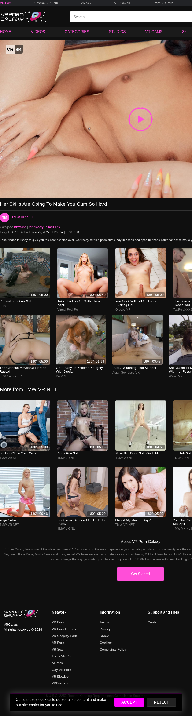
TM (4, 217)
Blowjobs (20, 227)
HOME (5, 32)
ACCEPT (129, 702)
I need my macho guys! (133, 520)
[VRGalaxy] (21, 614)
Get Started (140, 574)
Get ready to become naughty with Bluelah (79, 369)
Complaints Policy (113, 649)
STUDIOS (117, 32)
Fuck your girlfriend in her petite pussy (81, 522)
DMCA (104, 636)
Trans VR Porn (163, 3)
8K (184, 32)
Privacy (105, 629)
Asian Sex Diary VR (126, 372)
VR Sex (86, 3)
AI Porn (57, 663)
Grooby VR (122, 309)
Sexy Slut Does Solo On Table (137, 453)
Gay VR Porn (61, 670)
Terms (104, 622)
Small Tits (53, 227)
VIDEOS (38, 32)
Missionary (36, 227)
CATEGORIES (77, 32)
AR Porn (58, 642)
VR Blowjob (122, 3)
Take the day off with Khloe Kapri (78, 303)
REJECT (161, 702)
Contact (153, 622)
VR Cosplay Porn (64, 636)
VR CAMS (153, 32)
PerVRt (61, 376)
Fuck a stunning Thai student (134, 368)
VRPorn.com (61, 683)
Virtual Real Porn (68, 309)
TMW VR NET (22, 217)
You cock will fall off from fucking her (135, 303)
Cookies (106, 642)
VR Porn (5, 3)
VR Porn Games (64, 629)
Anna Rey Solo (68, 453)
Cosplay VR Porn (46, 3)
